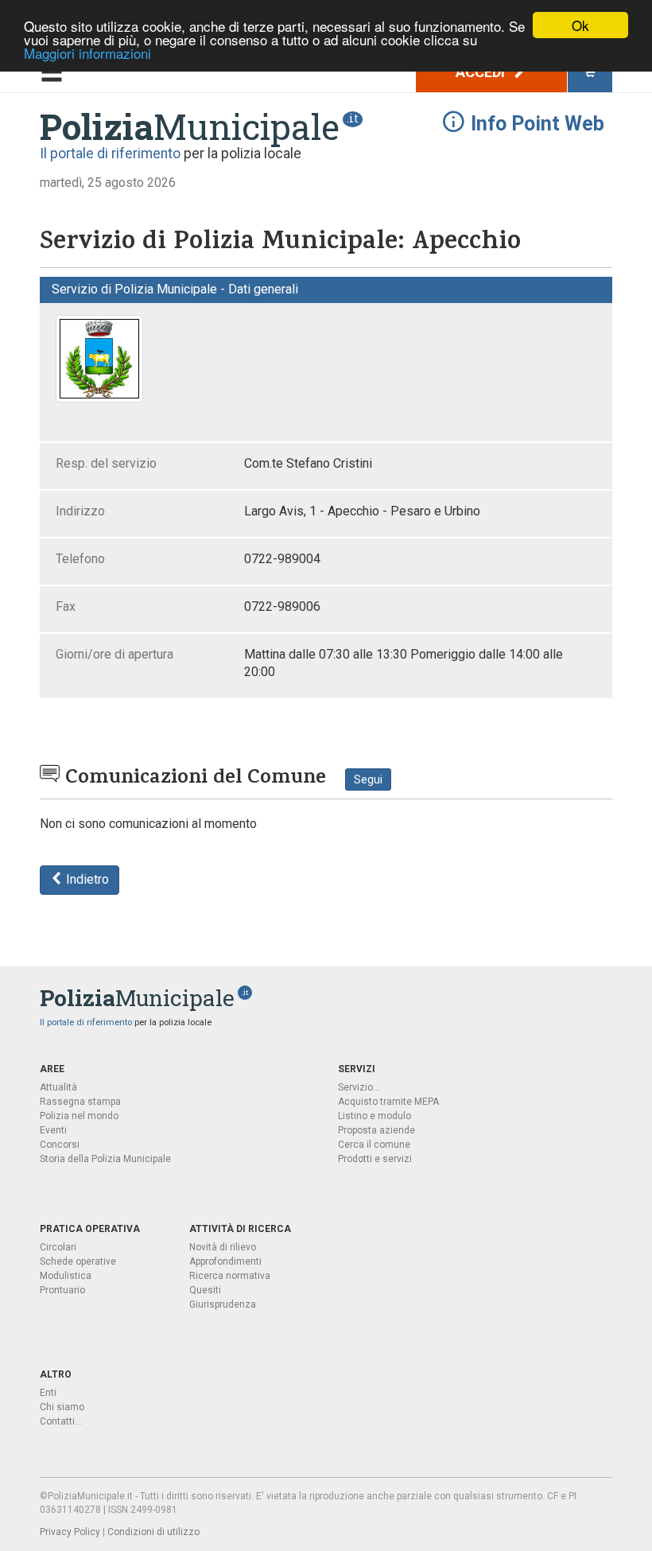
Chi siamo (62, 1407)
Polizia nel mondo (79, 1115)
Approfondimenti (225, 1261)
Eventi (53, 1130)
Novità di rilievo (222, 1247)
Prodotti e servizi (375, 1158)
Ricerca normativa (229, 1275)
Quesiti (205, 1290)
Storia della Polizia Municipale (105, 1158)
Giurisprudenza (222, 1304)
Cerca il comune (374, 1144)
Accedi (482, 72)
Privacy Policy (70, 1531)
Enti (48, 1392)
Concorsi (60, 1144)
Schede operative (78, 1261)
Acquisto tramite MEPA (388, 1101)
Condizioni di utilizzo (153, 1531)
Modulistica (65, 1275)
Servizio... (359, 1087)
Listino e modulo (374, 1115)
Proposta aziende (376, 1130)
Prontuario (62, 1290)
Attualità (58, 1087)
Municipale (190, 126)
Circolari (58, 1247)
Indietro (86, 879)
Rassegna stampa (80, 1101)
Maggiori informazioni (87, 53)
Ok (580, 25)
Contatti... (61, 1421)
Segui (368, 779)
